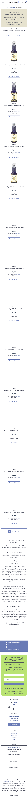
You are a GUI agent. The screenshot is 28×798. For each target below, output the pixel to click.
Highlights (14, 787)
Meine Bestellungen (14, 720)
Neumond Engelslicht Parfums (10, 585)
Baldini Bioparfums (16, 598)
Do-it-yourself (13, 785)
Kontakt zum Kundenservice (14, 747)
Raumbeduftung (14, 783)
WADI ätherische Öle (17, 790)
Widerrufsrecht (14, 733)
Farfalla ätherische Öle (7, 790)
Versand (15, 702)
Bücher (23, 785)
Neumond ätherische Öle (7, 788)
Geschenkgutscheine (15, 707)
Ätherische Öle (6, 783)
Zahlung (15, 704)
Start (7, 7)
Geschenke (19, 785)
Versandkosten (17, 71)
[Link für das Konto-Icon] (22, 2)
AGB (14, 739)
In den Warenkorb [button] (15, 76)
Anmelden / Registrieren (14, 716)
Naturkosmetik (12, 7)
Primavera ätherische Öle (19, 788)
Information (14, 442)
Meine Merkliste (14, 718)
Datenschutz (14, 735)
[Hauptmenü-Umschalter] (2, 2)
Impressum (14, 737)
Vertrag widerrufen (14, 724)
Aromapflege (21, 783)
